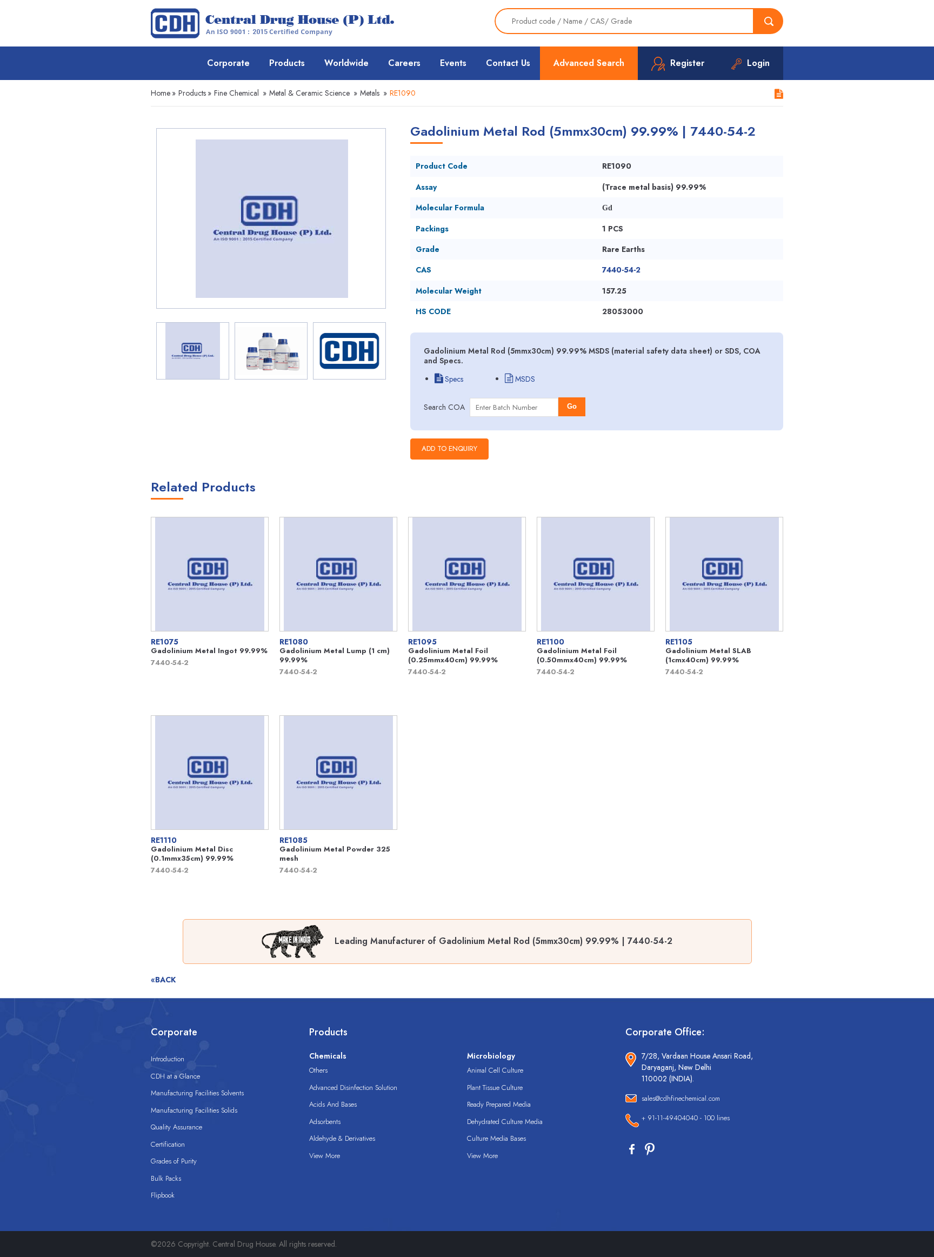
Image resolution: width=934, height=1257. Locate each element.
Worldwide (346, 63)
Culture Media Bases (496, 1138)
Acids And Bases (333, 1104)
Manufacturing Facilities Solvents (197, 1093)
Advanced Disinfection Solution (353, 1087)
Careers (404, 63)
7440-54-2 (621, 269)
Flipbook (163, 1195)
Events (453, 63)
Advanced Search (588, 63)
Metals (369, 93)
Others (318, 1070)
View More (324, 1155)
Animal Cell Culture (495, 1070)
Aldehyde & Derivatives (342, 1138)
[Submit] (768, 21)
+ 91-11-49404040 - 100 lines (686, 1118)
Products (287, 63)
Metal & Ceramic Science (309, 93)
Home (160, 93)
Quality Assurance (176, 1127)
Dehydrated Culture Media (505, 1121)
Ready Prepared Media (499, 1104)
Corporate (228, 63)
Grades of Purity (174, 1161)
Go (572, 406)
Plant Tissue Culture (495, 1087)
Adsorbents (325, 1121)
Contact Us (508, 63)
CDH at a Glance (175, 1076)
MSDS (524, 379)
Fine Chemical (236, 93)
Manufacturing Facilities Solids (194, 1110)
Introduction (167, 1059)
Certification (168, 1144)
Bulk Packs (166, 1178)
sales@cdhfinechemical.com (681, 1098)
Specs (453, 379)
